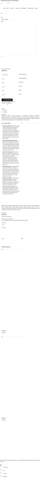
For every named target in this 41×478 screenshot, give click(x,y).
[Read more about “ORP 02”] (3, 422)
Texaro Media (16, 438)
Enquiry (3, 11)
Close (2, 21)
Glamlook (2, 443)
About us (15, 434)
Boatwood (2, 440)
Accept (2, 463)
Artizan (2, 438)
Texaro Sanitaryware (4, 432)
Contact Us (16, 443)
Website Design (15, 458)
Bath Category (3, 434)
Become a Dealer (17, 440)
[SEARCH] (38, 19)
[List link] (34, 443)
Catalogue (16, 436)
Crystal (2, 436)
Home (15, 432)
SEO (20, 458)
